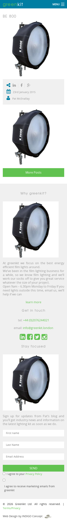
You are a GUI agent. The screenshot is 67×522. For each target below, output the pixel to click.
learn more (33, 302)
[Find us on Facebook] (30, 337)
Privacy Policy (33, 474)
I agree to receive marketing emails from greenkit (29, 488)
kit (13, 4)
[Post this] (15, 86)
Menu (56, 4)
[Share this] (21, 86)
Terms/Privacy (11, 508)
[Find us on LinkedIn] (22, 337)
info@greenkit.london (38, 328)
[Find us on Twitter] (37, 337)
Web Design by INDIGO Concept (24, 516)
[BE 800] (31, 48)
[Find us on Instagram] (44, 337)
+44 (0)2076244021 (36, 320)
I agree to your (24, 474)
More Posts (33, 172)
